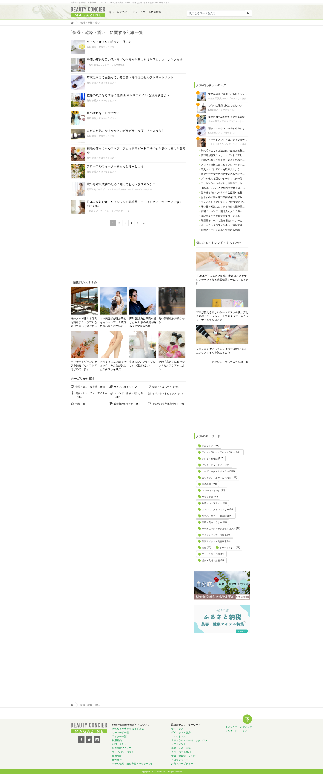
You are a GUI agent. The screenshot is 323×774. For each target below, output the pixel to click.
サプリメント (178, 744)
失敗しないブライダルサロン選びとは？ (142, 363)
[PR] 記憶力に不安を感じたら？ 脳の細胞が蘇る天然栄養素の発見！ (142, 322)
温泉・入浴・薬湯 (211, 560)
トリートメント (227, 547)
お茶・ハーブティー (212, 503)
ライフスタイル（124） (127, 386)
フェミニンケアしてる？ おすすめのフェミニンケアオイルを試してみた (221, 350)
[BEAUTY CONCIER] (88, 12)
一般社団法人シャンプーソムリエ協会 (106, 64)
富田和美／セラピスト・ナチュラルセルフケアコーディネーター (119, 189)
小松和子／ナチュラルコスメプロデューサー (109, 211)
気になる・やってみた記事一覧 (230, 362)
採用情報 (117, 756)
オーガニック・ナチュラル (215, 471)
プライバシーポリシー (124, 752)
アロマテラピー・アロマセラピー (219, 452)
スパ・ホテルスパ (181, 752)
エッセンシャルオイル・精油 (216, 477)
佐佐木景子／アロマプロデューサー (226, 121)
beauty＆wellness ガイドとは (128, 728)
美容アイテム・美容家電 (214, 541)
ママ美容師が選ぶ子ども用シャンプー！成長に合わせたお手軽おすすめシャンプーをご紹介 (113, 322)
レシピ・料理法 (210, 458)
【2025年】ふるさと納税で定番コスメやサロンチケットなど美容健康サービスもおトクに (222, 279)
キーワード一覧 (120, 732)
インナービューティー (213, 464)
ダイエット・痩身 (181, 732)
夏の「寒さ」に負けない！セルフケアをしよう (172, 365)
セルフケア (207, 445)
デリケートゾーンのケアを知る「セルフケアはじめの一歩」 (84, 365)
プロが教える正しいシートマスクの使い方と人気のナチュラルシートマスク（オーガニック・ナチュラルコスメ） (222, 315)
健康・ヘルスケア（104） (166, 386)
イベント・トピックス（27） (168, 393)
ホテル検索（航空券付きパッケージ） (132, 763)
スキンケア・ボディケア (238, 727)
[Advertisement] (99, 253)
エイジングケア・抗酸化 (214, 534)
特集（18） (82, 403)
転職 (204, 547)
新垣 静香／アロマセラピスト (101, 46)
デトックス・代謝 (211, 554)
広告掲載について (121, 748)
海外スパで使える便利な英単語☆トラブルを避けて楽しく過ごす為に (84, 322)
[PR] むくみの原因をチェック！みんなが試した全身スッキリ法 (113, 365)
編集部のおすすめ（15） (127, 403)
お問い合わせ (119, 744)
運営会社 (117, 759)
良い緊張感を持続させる (172, 320)
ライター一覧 (119, 736)
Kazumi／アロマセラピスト (222, 109)
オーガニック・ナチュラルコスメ (219, 528)
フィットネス (178, 736)
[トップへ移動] (73, 22)
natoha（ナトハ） (211, 490)
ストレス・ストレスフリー (215, 509)
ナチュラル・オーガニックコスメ (189, 740)
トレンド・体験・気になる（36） (128, 395)
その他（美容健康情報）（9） (168, 403)
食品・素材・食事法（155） (91, 386)
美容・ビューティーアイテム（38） (91, 395)
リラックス (207, 496)
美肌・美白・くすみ (212, 522)
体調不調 (206, 483)
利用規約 (117, 740)
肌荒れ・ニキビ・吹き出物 (215, 515)
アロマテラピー (179, 759)
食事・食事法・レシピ (183, 756)
